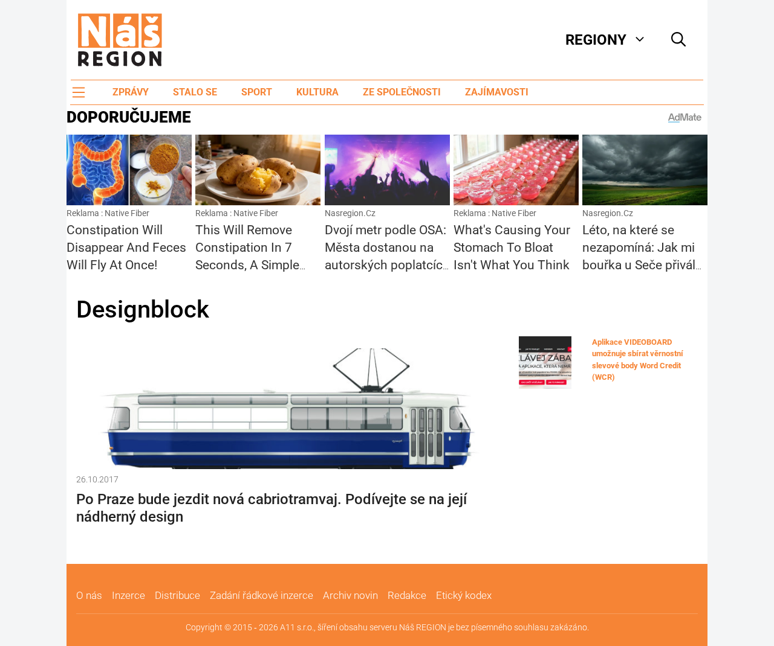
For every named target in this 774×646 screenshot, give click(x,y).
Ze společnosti (402, 92)
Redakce (407, 595)
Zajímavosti (496, 92)
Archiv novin (350, 595)
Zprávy (130, 92)
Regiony (595, 39)
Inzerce (128, 595)
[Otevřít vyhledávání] (678, 40)
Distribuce (177, 595)
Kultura (317, 92)
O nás (89, 595)
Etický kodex (464, 595)
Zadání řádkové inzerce (261, 595)
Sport (256, 92)
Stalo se (195, 92)
